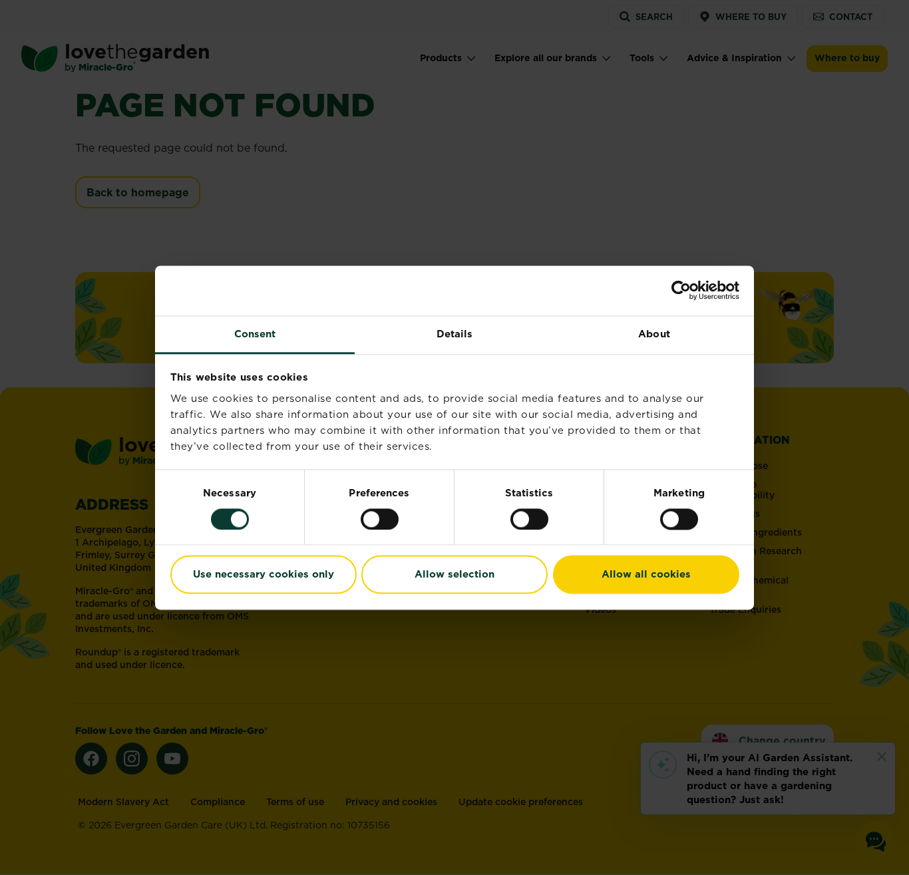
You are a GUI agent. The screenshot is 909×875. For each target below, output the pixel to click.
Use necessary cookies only (263, 575)
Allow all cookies (646, 575)
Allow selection (454, 575)
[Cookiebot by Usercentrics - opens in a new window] (681, 290)
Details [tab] (455, 334)
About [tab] (654, 334)
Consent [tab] (255, 334)
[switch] (380, 519)
